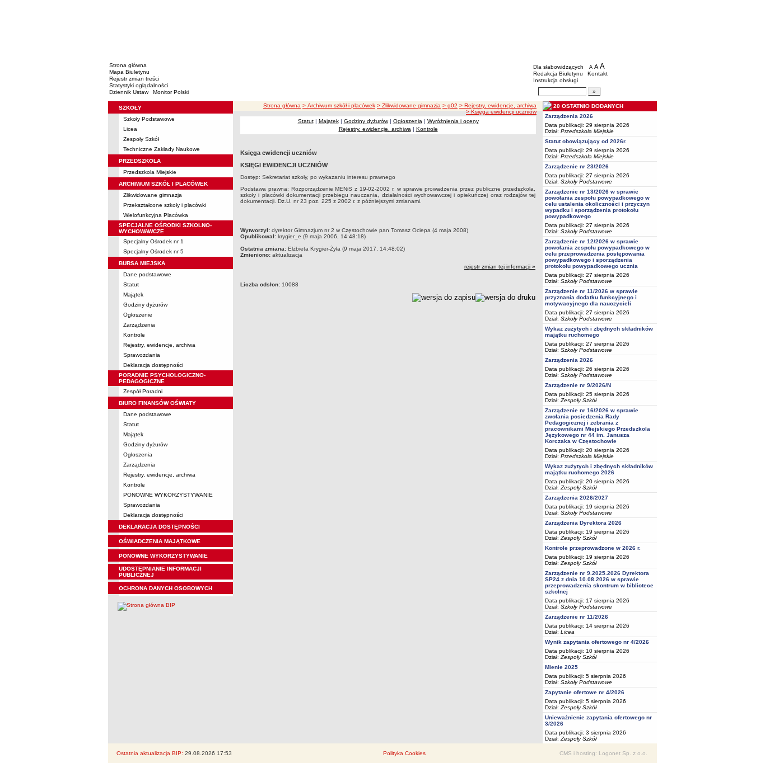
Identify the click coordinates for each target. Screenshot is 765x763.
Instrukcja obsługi (555, 80)
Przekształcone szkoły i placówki (164, 205)
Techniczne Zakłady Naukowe (161, 149)
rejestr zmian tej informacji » (499, 266)
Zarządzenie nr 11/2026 (576, 617)
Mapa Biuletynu (129, 72)
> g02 (450, 105)
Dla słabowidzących (558, 67)
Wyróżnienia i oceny (453, 121)
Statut (131, 284)
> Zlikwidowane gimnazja (409, 105)
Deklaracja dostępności (153, 365)
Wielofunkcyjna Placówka (155, 215)
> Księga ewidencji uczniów (501, 112)
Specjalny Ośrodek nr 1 (153, 241)
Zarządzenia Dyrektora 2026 (583, 523)
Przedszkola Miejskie (149, 172)
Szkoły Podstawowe (149, 119)
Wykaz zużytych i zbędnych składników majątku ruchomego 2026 (599, 469)
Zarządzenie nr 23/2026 (577, 166)
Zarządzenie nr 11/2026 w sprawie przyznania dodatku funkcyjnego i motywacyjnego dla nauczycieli (591, 297)
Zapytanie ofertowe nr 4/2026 (584, 692)
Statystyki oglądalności (138, 85)
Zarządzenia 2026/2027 (576, 497)
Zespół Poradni (142, 391)
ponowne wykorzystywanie (163, 556)
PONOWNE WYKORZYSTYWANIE (168, 495)
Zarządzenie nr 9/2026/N (578, 385)
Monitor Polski (171, 92)
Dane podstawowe (147, 274)
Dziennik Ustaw (128, 92)
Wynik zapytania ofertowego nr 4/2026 (597, 642)
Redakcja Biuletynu (558, 73)
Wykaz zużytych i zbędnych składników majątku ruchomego (599, 332)
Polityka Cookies (404, 753)
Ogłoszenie (137, 315)
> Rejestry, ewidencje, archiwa (498, 105)
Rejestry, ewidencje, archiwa (159, 345)
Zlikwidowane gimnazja (152, 195)
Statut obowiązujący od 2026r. (586, 141)
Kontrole (134, 335)
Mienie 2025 (561, 667)
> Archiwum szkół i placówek (338, 105)
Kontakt (597, 73)
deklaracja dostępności (159, 527)
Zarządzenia (139, 325)
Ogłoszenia (137, 454)
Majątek (133, 294)
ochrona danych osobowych (165, 588)
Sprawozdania (141, 355)
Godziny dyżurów (145, 305)
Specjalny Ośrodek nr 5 (153, 251)
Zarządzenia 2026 (569, 116)
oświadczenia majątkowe (159, 541)
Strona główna (128, 65)
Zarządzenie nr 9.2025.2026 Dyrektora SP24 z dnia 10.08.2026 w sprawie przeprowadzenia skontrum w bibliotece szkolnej (599, 582)
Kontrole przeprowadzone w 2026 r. (593, 548)
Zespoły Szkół (141, 139)
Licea (130, 129)
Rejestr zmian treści (134, 79)
